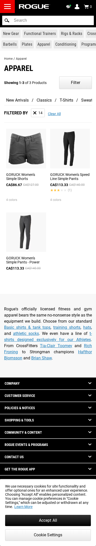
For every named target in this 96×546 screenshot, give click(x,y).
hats (87, 327)
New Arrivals (17, 100)
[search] (48, 20)
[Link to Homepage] (34, 6)
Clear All (54, 114)
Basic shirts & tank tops (27, 327)
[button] (7, 20)
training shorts (66, 327)
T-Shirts (66, 100)
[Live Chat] (69, 7)
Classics (44, 100)
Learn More (23, 507)
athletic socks (26, 333)
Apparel (21, 58)
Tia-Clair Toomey (56, 345)
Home (8, 58)
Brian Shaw (41, 358)
